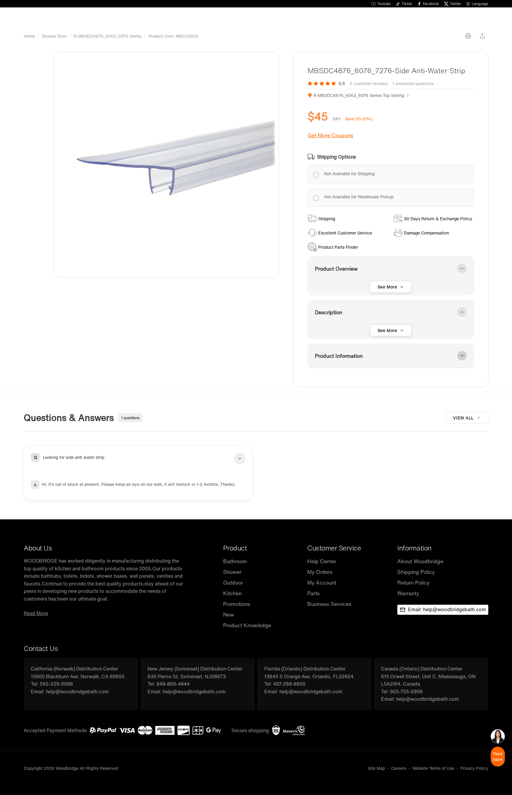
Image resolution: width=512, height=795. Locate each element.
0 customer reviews (369, 83)
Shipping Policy (416, 572)
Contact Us (41, 648)
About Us (38, 548)
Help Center (321, 561)
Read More (36, 613)
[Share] (482, 36)
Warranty (408, 593)
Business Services (329, 604)
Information (414, 548)
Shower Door (54, 36)
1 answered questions (413, 83)
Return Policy (413, 582)
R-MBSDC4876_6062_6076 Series (107, 36)
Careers (398, 768)
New (228, 614)
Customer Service (334, 548)
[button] (138, 458)
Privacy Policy (474, 768)
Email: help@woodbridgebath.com (447, 609)
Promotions (236, 604)
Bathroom (235, 561)
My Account (321, 582)
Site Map (376, 768)
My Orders (319, 572)
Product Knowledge (247, 625)
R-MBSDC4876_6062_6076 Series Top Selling (358, 95)
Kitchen (232, 593)
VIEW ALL (463, 418)
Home (29, 36)
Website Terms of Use (433, 768)
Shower (232, 572)
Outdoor (233, 582)
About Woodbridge (420, 561)
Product (235, 548)
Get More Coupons (330, 135)
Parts (313, 593)
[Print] (468, 36)
